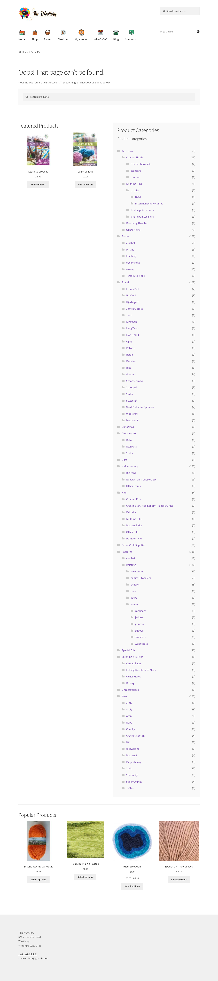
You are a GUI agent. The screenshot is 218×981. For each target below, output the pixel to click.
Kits (124, 492)
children (135, 584)
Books (125, 236)
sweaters (140, 637)
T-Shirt (130, 788)
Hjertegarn (132, 302)
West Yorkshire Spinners (140, 407)
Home (25, 52)
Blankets (131, 446)
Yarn (124, 696)
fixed (138, 197)
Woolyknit (132, 420)
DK (128, 742)
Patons (130, 348)
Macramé (131, 755)
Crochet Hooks (135, 157)
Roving (130, 683)
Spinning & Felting (132, 656)
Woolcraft (132, 413)
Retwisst (131, 361)
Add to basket (38, 184)
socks (134, 597)
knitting (131, 256)
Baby (129, 440)
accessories (137, 571)
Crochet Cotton (135, 735)
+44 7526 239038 (27, 954)
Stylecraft (131, 400)
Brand (125, 282)
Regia (129, 354)
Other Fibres (133, 676)
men (133, 591)
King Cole (131, 321)
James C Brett (134, 308)
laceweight (132, 748)
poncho (139, 624)
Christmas (128, 426)
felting (130, 249)
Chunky (130, 729)
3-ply (129, 702)
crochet (130, 243)
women (135, 604)
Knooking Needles (136, 223)
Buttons (131, 473)
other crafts (133, 262)
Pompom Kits (134, 538)
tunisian (135, 177)
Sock (129, 768)
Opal (129, 341)
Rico (128, 367)
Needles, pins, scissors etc (141, 479)
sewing (130, 269)
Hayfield (131, 295)
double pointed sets (142, 210)
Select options (38, 879)
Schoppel (131, 387)
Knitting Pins (134, 183)
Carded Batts (133, 663)
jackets (139, 617)
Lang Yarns (132, 328)
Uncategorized (130, 689)
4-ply (129, 709)
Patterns (127, 551)
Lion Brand (132, 335)
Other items (133, 229)
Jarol (129, 315)
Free (166, 31)
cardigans (140, 611)
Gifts (124, 459)
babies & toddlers (141, 578)
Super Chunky (134, 781)
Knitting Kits (134, 519)
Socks (129, 453)
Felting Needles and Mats (141, 670)
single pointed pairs (142, 216)
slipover (139, 630)
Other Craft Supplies (133, 545)
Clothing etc (129, 433)
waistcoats (141, 643)
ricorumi (131, 374)
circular (135, 190)
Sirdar (129, 394)
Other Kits (132, 532)
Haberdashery (130, 466)
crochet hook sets (141, 164)
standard (136, 170)
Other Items (133, 486)
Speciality (132, 775)
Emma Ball (132, 289)
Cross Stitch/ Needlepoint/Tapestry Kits (149, 505)
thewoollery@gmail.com (33, 958)
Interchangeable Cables (149, 203)
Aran (129, 716)
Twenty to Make (135, 275)
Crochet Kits (133, 499)
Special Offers (130, 650)
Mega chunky (133, 762)
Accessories (128, 151)
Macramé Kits (134, 525)
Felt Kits (131, 512)
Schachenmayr (134, 381)
